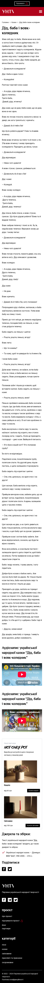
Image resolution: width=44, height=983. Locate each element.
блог (4, 925)
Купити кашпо (33, 790)
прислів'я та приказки (12, 958)
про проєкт (7, 916)
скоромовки (7, 962)
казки (4, 949)
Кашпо (7, 785)
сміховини (6, 953)
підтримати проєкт (11, 921)
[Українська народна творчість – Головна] (8, 11)
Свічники (8, 821)
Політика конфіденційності (12, 980)
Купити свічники (32, 825)
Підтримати (20, 3)
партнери (6, 928)
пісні (4, 945)
